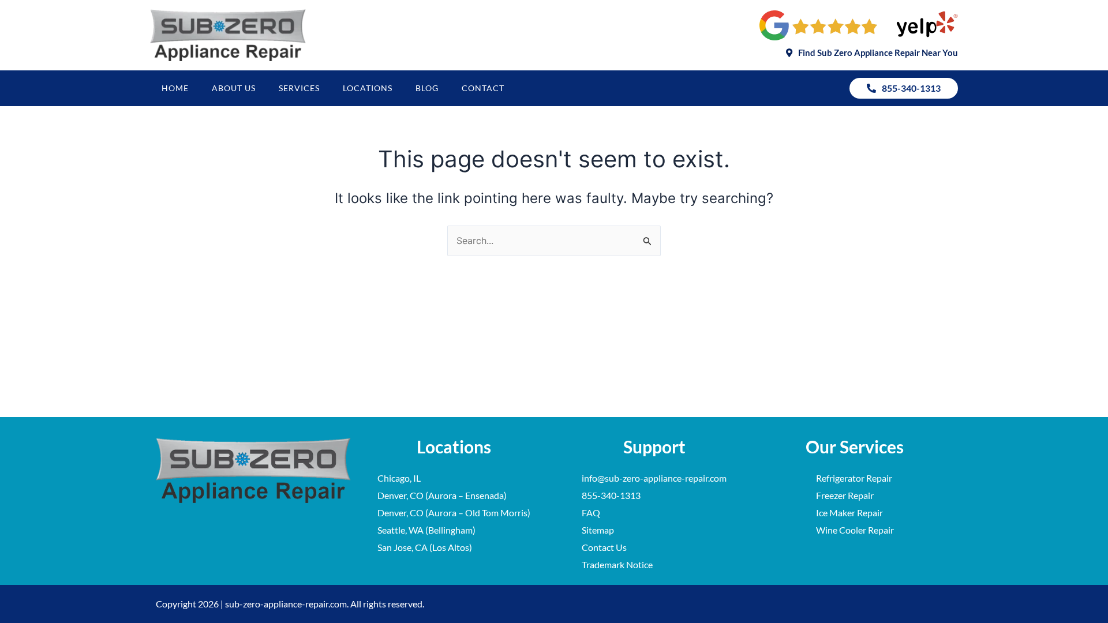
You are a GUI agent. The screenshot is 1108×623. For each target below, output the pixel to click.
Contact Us (604, 547)
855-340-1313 (611, 495)
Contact (483, 88)
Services (299, 88)
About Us (234, 88)
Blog (427, 88)
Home (175, 88)
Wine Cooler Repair (855, 529)
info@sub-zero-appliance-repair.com (654, 477)
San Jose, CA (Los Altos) (424, 547)
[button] (872, 52)
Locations (367, 88)
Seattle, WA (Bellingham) (426, 529)
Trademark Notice (617, 564)
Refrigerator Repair (854, 477)
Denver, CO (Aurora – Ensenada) (442, 495)
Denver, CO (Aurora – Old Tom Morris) (453, 512)
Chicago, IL (399, 477)
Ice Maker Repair (849, 512)
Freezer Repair (845, 495)
